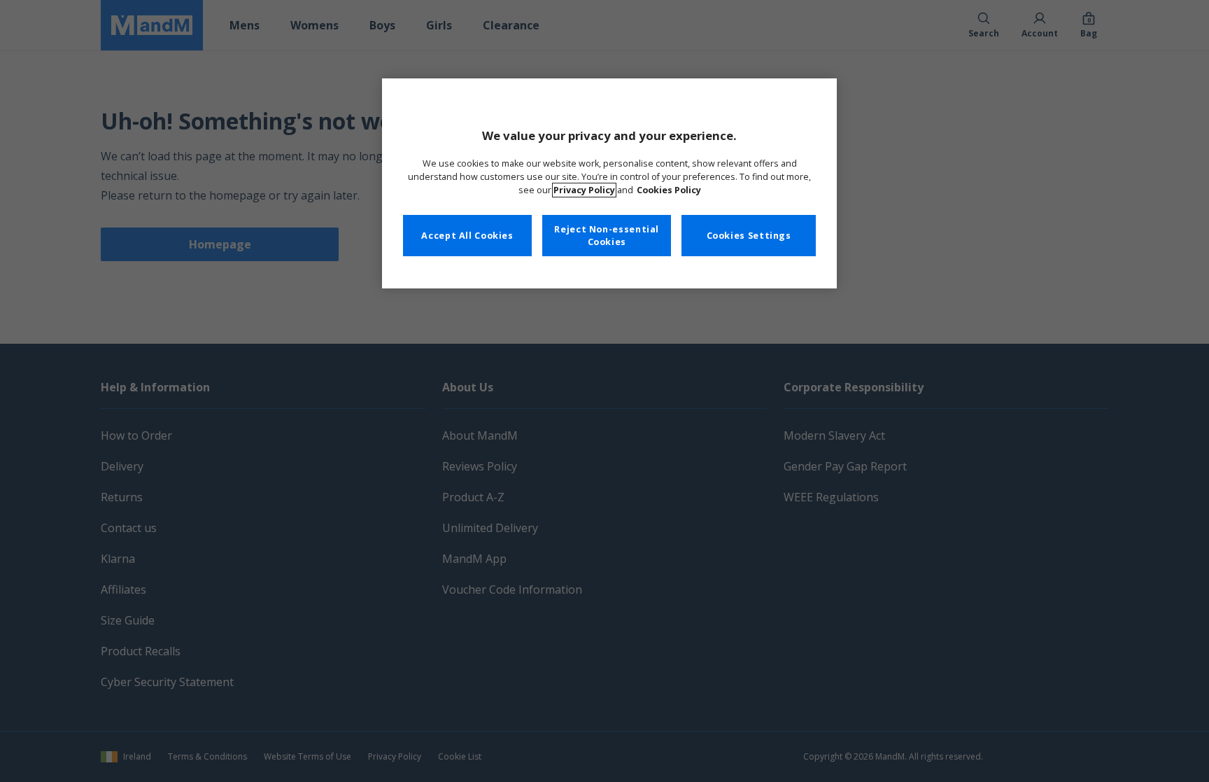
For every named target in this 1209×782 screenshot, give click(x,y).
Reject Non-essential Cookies (606, 235)
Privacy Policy (584, 190)
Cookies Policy (669, 190)
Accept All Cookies (467, 236)
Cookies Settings (749, 236)
